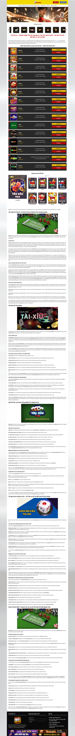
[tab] (46, 176)
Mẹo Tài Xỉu (43, 5)
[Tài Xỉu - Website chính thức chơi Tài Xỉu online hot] (37, 2)
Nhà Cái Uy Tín (54, 5)
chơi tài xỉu (57, 40)
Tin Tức (48, 5)
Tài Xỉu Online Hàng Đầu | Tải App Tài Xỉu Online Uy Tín (29, 5)
